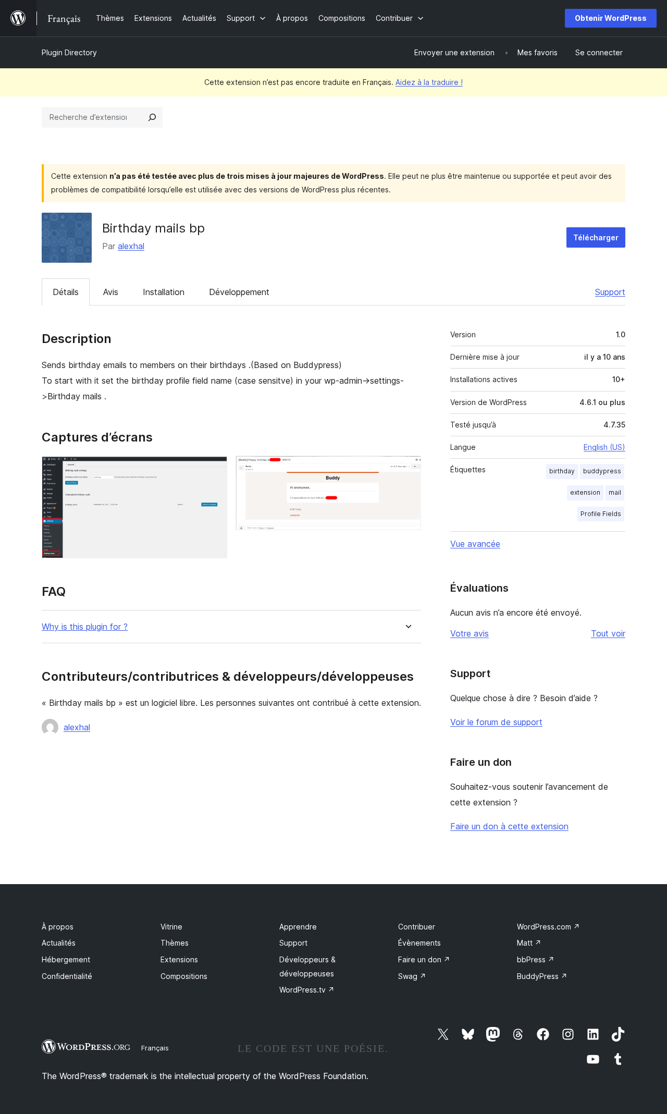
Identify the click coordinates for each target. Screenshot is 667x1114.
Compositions (183, 976)
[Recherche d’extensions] (152, 117)
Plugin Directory (69, 52)
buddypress (602, 471)
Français (155, 1048)
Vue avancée (475, 543)
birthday (562, 471)
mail (615, 492)
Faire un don (424, 959)
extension (585, 492)
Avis (110, 292)
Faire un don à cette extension (509, 826)
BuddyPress (542, 976)
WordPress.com (548, 926)
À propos (57, 926)
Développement (239, 292)
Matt (529, 942)
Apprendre (298, 926)
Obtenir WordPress (611, 18)
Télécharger (596, 237)
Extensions (179, 959)
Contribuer (416, 926)
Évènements (419, 942)
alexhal (131, 246)
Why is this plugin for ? (85, 627)
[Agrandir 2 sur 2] (407, 469)
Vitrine (171, 926)
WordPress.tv (307, 989)
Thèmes (174, 942)
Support (610, 292)
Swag (412, 976)
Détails (66, 292)
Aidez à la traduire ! (429, 82)
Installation (163, 292)
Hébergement (66, 959)
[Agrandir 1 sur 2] (213, 469)
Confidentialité (67, 976)
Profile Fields (600, 514)
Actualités (59, 942)
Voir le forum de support (496, 722)
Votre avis (469, 633)
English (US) (604, 447)
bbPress (535, 959)
